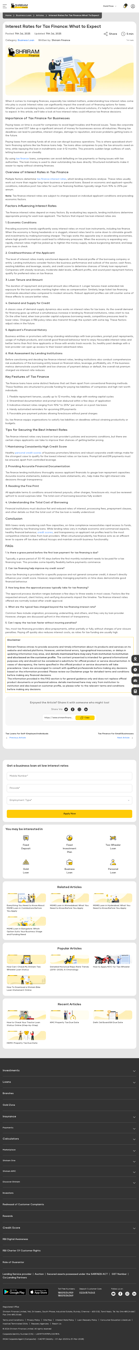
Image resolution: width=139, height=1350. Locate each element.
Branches (8, 1093)
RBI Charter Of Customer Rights (22, 1251)
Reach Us (56, 1324)
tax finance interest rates (51, 179)
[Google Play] (14, 1294)
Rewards (8, 1216)
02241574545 (87, 1293)
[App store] (39, 1294)
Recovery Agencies (40, 1324)
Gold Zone (9, 1105)
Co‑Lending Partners (15, 1277)
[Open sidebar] (5, 6)
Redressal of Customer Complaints (23, 1204)
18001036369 (65, 1296)
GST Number (119, 1274)
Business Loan (26, 40)
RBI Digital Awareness (15, 1239)
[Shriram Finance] (19, 6)
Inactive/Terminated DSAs (15, 1324)
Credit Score (11, 1227)
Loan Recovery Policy (87, 1320)
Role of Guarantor (13, 1262)
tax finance (22, 158)
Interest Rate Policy (64, 1320)
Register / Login (133, 6)
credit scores (45, 532)
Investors (8, 1193)
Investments (11, 1070)
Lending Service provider (17, 1274)
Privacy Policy (33, 1320)
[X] (67, 709)
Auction (39, 1274)
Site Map (47, 1320)
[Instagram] (80, 709)
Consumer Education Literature (115, 1320)
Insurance (9, 1116)
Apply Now (69, 813)
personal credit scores (28, 453)
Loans (7, 1082)
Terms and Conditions (13, 1320)
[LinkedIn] (86, 709)
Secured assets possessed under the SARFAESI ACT (77, 1274)
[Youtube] (113, 1295)
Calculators (11, 1138)
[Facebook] (74, 709)
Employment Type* (21, 800)
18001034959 (65, 1293)
